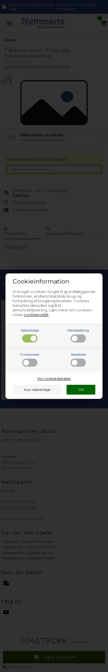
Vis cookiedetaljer (54, 378)
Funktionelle (29, 355)
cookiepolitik (36, 314)
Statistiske (78, 355)
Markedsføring (78, 330)
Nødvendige (30, 330)
